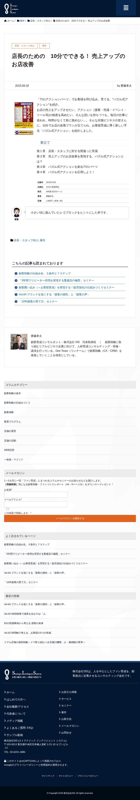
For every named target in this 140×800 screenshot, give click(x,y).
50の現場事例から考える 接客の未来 (23, 623)
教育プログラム (12, 421)
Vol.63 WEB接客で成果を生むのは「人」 (26, 613)
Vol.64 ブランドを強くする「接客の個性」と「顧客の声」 (54, 294)
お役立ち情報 (69, 692)
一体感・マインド (13, 459)
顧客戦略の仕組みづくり (17, 402)
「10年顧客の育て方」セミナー (38, 301)
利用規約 (45, 764)
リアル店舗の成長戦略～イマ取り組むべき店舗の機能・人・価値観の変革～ (44, 642)
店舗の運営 (10, 431)
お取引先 (66, 719)
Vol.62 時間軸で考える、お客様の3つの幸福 (27, 632)
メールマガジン (70, 725)
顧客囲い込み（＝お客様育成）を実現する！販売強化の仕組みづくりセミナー (66, 287)
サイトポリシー (66, 776)
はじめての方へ (16, 699)
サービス (66, 699)
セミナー (66, 705)
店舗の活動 (10, 440)
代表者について (16, 713)
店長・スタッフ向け (26, 240)
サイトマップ (48, 776)
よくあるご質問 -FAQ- (19, 727)
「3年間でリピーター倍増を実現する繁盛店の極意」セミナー (56, 280)
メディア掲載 (14, 720)
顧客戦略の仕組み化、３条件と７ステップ (45, 273)
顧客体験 (9, 412)
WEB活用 (9, 450)
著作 (42, 240)
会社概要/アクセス (17, 706)
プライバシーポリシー (26, 764)
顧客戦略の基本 (12, 393)
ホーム (10, 692)
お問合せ (66, 732)
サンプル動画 (14, 735)
